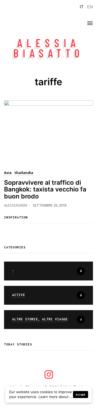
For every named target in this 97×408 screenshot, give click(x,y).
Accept (80, 394)
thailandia (23, 173)
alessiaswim (15, 205)
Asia (8, 173)
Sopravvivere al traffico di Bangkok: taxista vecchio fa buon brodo (45, 189)
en (90, 6)
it (82, 6)
